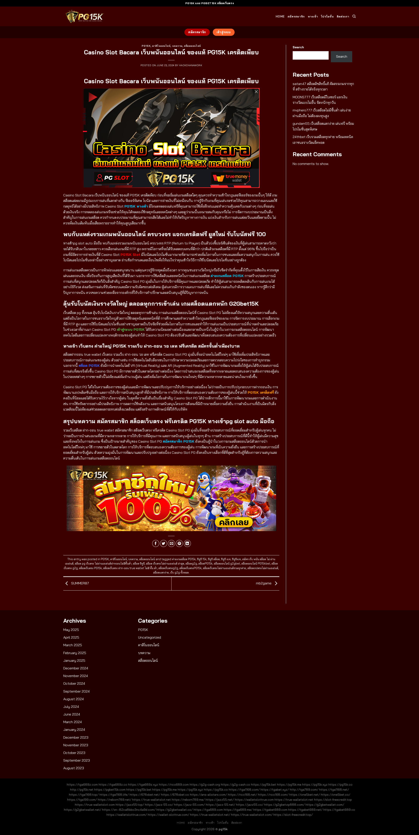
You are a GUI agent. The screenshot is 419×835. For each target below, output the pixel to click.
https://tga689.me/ (238, 810)
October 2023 (74, 752)
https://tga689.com (208, 810)
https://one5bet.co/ (335, 795)
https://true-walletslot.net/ (210, 815)
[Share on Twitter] (163, 543)
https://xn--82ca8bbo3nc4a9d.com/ (129, 810)
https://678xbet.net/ (145, 795)
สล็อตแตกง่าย (161, 572)
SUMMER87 (79, 583)
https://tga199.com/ (82, 800)
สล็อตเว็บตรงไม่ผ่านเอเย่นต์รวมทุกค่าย (224, 568)
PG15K (146, 45)
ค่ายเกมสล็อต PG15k (184, 559)
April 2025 (71, 637)
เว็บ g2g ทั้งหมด (179, 572)
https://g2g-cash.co (235, 784)
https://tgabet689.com (270, 810)
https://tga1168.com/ (244, 790)
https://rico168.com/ (273, 795)
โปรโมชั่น (327, 16)
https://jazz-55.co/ (159, 805)
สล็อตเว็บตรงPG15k (190, 568)
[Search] (354, 16)
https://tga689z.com (82, 784)
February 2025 (74, 653)
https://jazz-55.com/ (189, 805)
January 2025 (74, 660)
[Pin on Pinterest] (179, 543)
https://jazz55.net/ (220, 800)
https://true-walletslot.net (151, 800)
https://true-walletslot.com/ (252, 815)
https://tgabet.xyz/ (275, 790)
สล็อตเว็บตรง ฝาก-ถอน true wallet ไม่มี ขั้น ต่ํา (130, 568)
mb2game (264, 583)
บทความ (177, 45)
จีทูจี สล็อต (214, 559)
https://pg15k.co (340, 784)
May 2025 (71, 629)
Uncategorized (149, 637)
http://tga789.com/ (304, 790)
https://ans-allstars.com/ (208, 795)
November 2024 (75, 676)
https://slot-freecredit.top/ (293, 815)
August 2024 (73, 699)
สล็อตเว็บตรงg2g (168, 568)
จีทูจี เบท (226, 559)
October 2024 (74, 683)
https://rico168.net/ (242, 795)
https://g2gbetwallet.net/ (82, 810)
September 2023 (76, 760)
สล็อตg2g (191, 563)
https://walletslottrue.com (254, 800)
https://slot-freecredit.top (333, 800)
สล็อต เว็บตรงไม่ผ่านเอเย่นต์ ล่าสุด (165, 563)
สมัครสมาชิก (296, 16)
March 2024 (72, 722)
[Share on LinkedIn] (187, 543)
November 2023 (75, 745)
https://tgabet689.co (339, 810)
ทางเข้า (313, 16)
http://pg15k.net (81, 790)
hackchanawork (190, 65)
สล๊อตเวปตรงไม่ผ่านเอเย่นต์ (262, 568)
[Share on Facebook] (155, 543)
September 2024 (76, 691)
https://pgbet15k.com (109, 790)
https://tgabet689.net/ (305, 810)
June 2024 (71, 714)
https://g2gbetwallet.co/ (174, 810)
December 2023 (75, 737)
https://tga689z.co (113, 784)
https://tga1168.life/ (114, 795)
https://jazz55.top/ (130, 805)
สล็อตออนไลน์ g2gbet (227, 563)
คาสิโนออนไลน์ (161, 45)
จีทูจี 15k (202, 559)
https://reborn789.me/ (188, 800)
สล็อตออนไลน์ (192, 45)
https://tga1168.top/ (84, 795)
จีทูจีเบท (236, 559)
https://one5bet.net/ (304, 795)
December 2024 (75, 668)
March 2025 (72, 645)
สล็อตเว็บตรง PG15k (90, 568)
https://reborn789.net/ (114, 800)
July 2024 (71, 706)
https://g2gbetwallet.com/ (325, 805)
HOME (280, 16)
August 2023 (73, 768)
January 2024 (74, 729)
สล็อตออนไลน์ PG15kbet (255, 563)
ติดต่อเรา (343, 16)
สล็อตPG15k (205, 563)
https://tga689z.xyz (143, 784)
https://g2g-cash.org (205, 784)
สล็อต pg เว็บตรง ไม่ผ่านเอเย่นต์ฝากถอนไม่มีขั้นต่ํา (103, 563)
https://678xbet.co (175, 795)
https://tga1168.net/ (334, 790)
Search (298, 47)
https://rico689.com (174, 784)
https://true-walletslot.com (95, 805)
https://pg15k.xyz (315, 784)
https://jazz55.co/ (249, 805)
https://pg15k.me (289, 784)
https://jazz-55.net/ (220, 805)
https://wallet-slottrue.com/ (168, 815)
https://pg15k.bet (263, 784)
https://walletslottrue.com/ (126, 815)
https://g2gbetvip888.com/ (284, 805)
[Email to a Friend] (171, 543)
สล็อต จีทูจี (139, 563)
